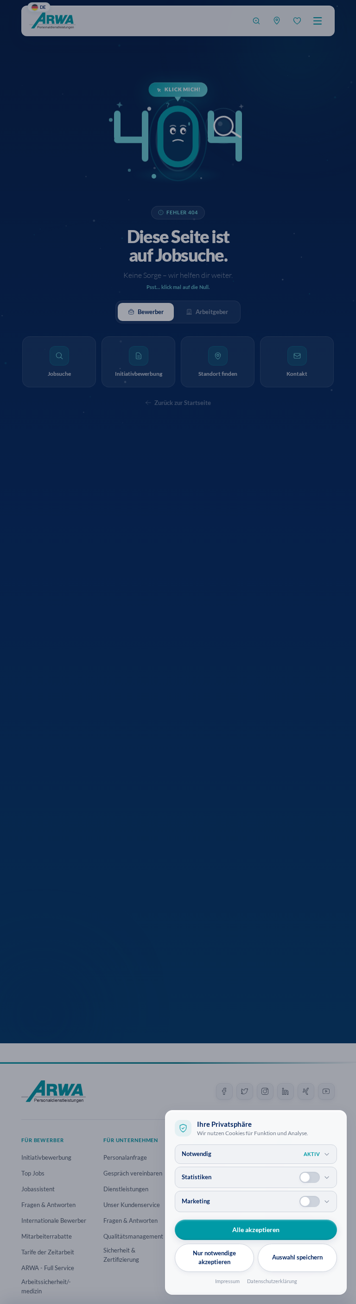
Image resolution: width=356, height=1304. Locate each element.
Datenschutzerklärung (272, 1281)
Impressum (227, 1281)
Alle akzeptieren (256, 1229)
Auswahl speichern (297, 1257)
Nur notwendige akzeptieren (214, 1257)
